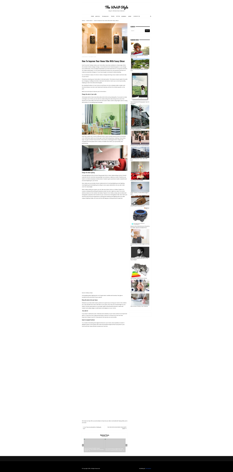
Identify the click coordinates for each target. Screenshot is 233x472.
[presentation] (83, 445)
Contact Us (136, 16)
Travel (112, 16)
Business (123, 16)
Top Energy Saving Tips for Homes (139, 278)
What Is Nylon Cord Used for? (138, 206)
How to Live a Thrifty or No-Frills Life (139, 306)
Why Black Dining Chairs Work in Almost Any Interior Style (115, 449)
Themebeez (148, 468)
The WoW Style (116, 7)
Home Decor (84, 56)
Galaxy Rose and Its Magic (137, 180)
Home (92, 16)
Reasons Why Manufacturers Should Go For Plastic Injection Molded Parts (140, 227)
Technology (105, 16)
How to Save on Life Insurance (138, 292)
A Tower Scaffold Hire (136, 129)
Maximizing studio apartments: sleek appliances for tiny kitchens (93, 449)
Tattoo (118, 16)
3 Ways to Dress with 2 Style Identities (140, 145)
